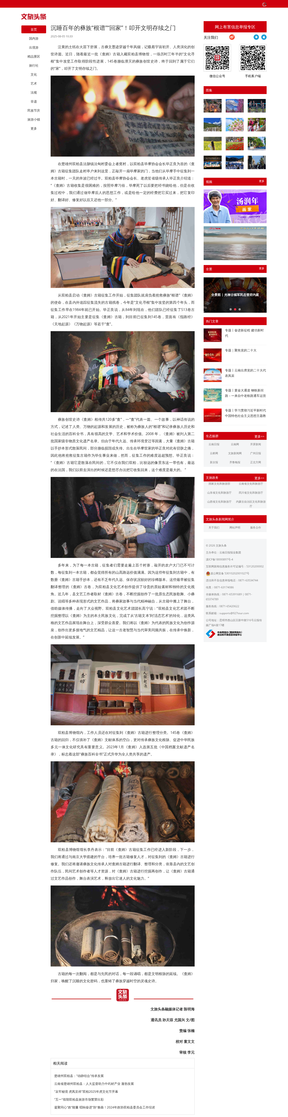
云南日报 (214, 444)
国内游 (33, 38)
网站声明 (235, 527)
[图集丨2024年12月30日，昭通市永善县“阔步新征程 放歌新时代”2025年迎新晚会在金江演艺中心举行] (213, 162)
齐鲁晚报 (235, 462)
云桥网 (214, 453)
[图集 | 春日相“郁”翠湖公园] (235, 143)
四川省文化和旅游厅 (251, 492)
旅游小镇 (33, 119)
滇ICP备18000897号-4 (219, 559)
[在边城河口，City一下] (257, 143)
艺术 (34, 83)
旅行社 (33, 65)
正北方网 (255, 462)
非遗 (34, 101)
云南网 (235, 444)
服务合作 (255, 527)
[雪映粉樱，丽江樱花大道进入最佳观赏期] (235, 105)
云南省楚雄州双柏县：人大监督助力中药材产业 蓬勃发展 (94, 1083)
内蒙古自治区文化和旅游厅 (251, 504)
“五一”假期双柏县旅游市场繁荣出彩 (79, 1099)
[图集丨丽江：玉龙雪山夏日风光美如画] (213, 124)
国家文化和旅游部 (219, 483)
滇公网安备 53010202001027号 (229, 573)
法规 (34, 92)
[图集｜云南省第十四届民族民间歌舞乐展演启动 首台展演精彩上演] (257, 105)
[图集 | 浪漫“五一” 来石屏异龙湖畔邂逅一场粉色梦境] (235, 124)
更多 (261, 181)
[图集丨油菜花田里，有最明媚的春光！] (213, 143)
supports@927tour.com (234, 613)
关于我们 (214, 527)
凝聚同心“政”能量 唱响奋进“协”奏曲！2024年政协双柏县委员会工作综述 (104, 1107)
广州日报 (255, 453)
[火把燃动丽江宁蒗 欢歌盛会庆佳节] (213, 105)
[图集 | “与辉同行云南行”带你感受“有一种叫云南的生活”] (257, 124)
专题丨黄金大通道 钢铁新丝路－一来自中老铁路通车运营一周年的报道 (245, 395)
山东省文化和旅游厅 (219, 492)
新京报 (214, 462)
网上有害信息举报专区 (235, 26)
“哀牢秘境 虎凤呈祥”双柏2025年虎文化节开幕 (86, 1091)
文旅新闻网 (235, 453)
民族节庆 (33, 110)
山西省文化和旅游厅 (219, 501)
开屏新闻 (255, 444)
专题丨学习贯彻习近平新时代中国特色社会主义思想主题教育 (245, 415)
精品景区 (33, 56)
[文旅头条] (33, 17)
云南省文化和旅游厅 (251, 483)
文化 (34, 74)
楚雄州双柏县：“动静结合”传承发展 (79, 1076)
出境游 (33, 47)
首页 (34, 29)
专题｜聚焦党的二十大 (240, 350)
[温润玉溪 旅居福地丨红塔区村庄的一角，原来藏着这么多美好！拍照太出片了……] (257, 162)
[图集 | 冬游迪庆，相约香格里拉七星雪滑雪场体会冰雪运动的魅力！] (235, 162)
